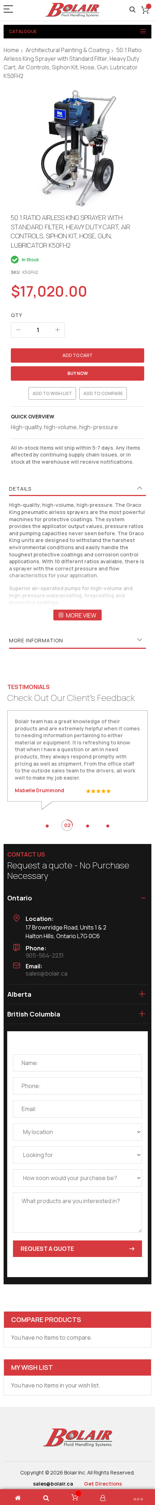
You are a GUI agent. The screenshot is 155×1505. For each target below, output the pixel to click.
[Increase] (57, 330)
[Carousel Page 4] (108, 826)
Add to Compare (103, 393)
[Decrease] (18, 330)
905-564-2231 (45, 955)
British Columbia (33, 1014)
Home (11, 50)
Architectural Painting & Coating (68, 50)
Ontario (19, 898)
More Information (36, 640)
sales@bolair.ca (46, 973)
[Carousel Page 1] (47, 826)
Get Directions (103, 1483)
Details (20, 488)
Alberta (19, 994)
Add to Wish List (52, 393)
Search (132, 10)
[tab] (77, 489)
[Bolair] (72, 10)
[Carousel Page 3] (87, 826)
